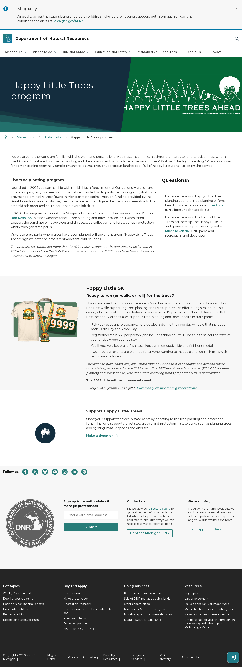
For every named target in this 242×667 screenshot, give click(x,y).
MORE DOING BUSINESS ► (143, 619)
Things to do (12, 52)
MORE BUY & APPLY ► (79, 629)
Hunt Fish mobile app (17, 609)
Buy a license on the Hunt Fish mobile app (89, 611)
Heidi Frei (217, 205)
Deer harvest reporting (18, 598)
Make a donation (99, 435)
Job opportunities (206, 529)
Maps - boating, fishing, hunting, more (210, 609)
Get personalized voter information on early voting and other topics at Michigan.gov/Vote (210, 623)
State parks (53, 137)
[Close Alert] (236, 8)
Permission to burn (76, 618)
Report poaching (14, 614)
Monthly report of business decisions (148, 614)
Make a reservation (76, 598)
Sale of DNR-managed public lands (147, 598)
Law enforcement (196, 598)
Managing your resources (157, 52)
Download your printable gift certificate (166, 388)
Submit (91, 527)
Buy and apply (74, 52)
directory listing (159, 508)
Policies (73, 657)
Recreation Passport (77, 604)
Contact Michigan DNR (150, 533)
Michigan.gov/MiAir (68, 21)
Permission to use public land (143, 593)
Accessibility (91, 657)
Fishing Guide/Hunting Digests (23, 604)
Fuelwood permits (76, 623)
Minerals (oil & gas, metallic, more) (146, 609)
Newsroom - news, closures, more (207, 614)
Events (217, 52)
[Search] (236, 38)
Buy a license (72, 593)
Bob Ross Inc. (21, 218)
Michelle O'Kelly (177, 231)
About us (194, 52)
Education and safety (111, 52)
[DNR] (5, 137)
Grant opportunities (137, 604)
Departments (190, 657)
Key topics (191, 593)
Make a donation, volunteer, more (207, 604)
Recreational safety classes (21, 619)
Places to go (42, 52)
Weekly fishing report (17, 593)
